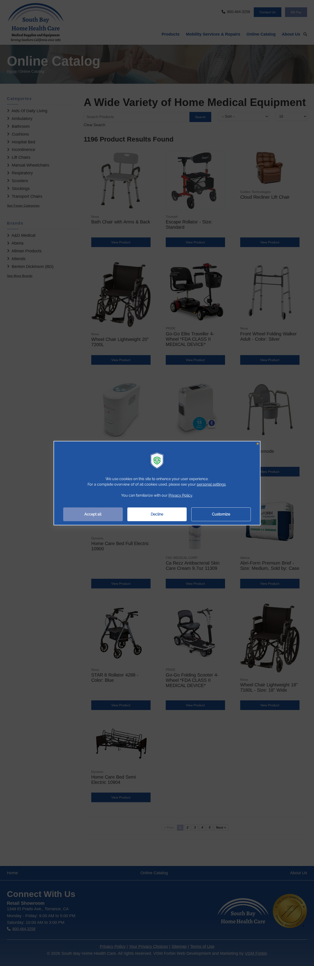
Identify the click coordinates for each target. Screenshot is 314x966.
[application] (157, 483)
